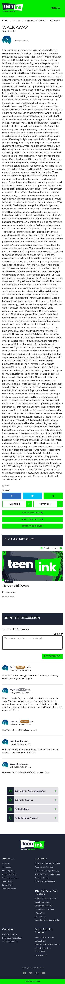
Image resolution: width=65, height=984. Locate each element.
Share (6, 490)
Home (5, 21)
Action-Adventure (35, 21)
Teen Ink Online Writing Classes (47, 944)
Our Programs (8, 870)
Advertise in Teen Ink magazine (47, 863)
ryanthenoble (16, 741)
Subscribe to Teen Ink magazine (47, 920)
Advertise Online (42, 878)
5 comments (10, 596)
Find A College (22, 809)
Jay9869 (14, 689)
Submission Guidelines (44, 906)
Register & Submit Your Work (46, 898)
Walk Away (55, 21)
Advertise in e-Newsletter (45, 881)
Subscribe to (30, 791)
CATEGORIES (31, 981)
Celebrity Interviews (10, 878)
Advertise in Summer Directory (47, 874)
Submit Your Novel (42, 902)
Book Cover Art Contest (11, 938)
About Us (6, 863)
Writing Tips (39, 913)
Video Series (40, 952)
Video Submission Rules (44, 909)
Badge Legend (40, 955)
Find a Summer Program (26, 818)
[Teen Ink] (16, 7)
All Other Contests (9, 941)
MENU (54, 8)
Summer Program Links (44, 937)
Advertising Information (44, 867)
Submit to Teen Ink (24, 800)
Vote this (50, 504)
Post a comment (31, 513)
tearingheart (16, 764)
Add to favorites (31, 519)
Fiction (16, 21)
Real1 (12, 667)
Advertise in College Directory (47, 870)
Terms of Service (9, 888)
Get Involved (40, 916)
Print (6, 485)
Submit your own (32, 526)
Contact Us (6, 867)
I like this (19, 504)
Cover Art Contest (9, 934)
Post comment (52, 656)
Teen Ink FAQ (7, 881)
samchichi (15, 721)
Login (57, 634)
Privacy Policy (7, 885)
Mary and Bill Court (15, 585)
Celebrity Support (9, 874)
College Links (40, 941)
